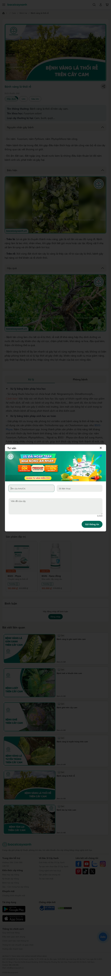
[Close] (100, 448)
